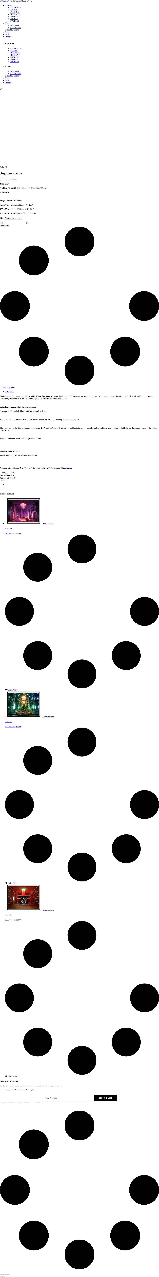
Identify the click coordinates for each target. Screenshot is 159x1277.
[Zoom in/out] (1, 1274)
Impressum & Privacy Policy (11, 1102)
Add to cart (5, 226)
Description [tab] (9, 391)
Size (1, 218)
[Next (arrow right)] (3, 1276)
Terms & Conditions (32, 1102)
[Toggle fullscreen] (3, 1274)
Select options (48, 523)
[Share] (6, 1274)
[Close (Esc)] (8, 1274)
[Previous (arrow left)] (1, 1276)
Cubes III (3, 167)
